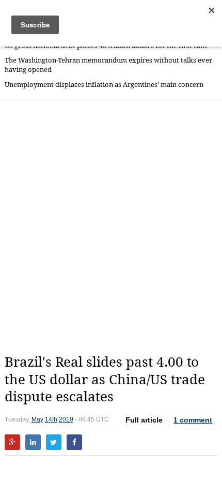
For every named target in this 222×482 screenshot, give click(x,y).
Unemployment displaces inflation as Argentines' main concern (104, 84)
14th (51, 419)
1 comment (192, 420)
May (37, 419)
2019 (66, 419)
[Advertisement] (111, 227)
